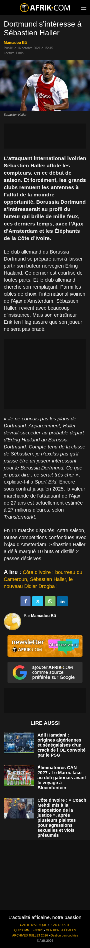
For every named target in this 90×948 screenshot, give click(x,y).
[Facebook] (25, 601)
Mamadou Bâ (15, 42)
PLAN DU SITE (60, 925)
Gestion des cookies (64, 935)
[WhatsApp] (50, 601)
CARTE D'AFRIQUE (33, 925)
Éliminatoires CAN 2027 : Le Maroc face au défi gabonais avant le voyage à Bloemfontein (62, 777)
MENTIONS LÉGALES (61, 930)
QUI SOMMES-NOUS (28, 930)
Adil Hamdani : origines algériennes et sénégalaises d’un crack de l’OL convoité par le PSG (62, 745)
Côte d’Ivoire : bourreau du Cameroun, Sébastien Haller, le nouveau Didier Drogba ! (43, 579)
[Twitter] (37, 601)
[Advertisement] (45, 136)
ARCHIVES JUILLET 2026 (30, 935)
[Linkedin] (62, 601)
